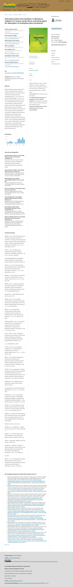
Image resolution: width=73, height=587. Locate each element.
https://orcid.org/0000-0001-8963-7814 (12, 43)
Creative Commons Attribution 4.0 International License (44, 561)
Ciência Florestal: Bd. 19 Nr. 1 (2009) (29, 525)
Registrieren (62, 1)
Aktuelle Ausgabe (7, 10)
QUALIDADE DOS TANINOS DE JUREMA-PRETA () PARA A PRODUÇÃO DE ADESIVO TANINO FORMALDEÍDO (26, 504)
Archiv (14, 10)
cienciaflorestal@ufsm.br (14, 558)
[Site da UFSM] (56, 22)
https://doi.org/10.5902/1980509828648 (14, 73)
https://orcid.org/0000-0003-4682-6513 (12, 33)
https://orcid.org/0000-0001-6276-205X (12, 60)
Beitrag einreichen (56, 28)
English (53, 55)
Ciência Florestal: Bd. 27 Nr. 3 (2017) (22, 501)
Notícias (20, 10)
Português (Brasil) (55, 63)
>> (8, 544)
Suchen (67, 10)
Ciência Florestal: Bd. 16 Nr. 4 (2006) (27, 536)
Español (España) (55, 57)
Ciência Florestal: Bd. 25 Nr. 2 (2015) (16, 506)
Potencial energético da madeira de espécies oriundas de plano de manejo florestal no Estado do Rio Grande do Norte (25, 490)
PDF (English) (34, 57)
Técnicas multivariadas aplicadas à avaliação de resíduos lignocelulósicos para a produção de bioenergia (27, 540)
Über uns (27, 10)
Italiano (53, 61)
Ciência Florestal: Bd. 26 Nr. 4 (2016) (26, 531)
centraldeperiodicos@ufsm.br (15, 580)
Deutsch (53, 53)
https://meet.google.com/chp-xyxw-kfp (28, 583)
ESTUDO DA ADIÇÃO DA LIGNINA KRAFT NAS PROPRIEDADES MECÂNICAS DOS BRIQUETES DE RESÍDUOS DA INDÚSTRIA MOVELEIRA (25, 500)
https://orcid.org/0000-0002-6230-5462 (12, 38)
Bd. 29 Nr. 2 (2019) (17, 14)
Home (6, 14)
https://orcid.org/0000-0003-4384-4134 (12, 66)
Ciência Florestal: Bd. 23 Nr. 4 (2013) (16, 542)
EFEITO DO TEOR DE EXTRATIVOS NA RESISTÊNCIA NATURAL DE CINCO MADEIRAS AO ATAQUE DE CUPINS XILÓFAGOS (26, 529)
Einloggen (68, 1)
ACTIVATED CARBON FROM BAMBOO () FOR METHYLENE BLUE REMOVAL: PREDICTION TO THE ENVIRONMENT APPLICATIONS (26, 511)
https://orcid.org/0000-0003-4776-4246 (12, 53)
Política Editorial (36, 10)
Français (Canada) (55, 59)
